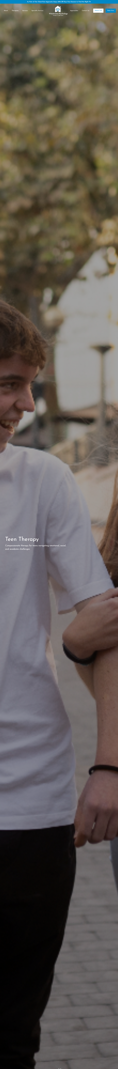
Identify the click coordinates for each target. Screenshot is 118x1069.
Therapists (15, 10)
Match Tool (98, 10)
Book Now (110, 10)
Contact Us (85, 10)
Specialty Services (37, 10)
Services (25, 10)
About (6, 10)
